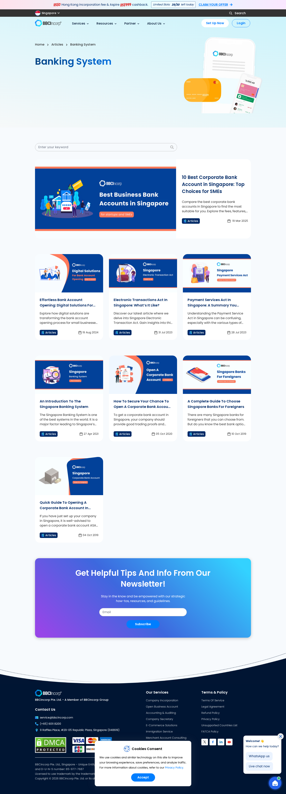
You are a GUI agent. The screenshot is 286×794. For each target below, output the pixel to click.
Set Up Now (215, 23)
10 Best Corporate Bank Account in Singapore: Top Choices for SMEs (213, 184)
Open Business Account (162, 706)
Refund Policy (210, 713)
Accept (143, 777)
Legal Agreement (212, 706)
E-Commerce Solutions (161, 725)
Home (39, 44)
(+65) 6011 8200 (50, 724)
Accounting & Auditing (161, 713)
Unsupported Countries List (219, 725)
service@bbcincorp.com (56, 717)
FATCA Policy (209, 731)
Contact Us (45, 709)
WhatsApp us (259, 756)
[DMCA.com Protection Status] (50, 745)
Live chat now (259, 766)
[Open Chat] (275, 783)
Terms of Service (212, 700)
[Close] (280, 736)
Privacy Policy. (174, 767)
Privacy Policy (210, 719)
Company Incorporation (162, 700)
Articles (57, 44)
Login (241, 23)
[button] (49, 13)
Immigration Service (159, 731)
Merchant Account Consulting (166, 738)
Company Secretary (159, 719)
